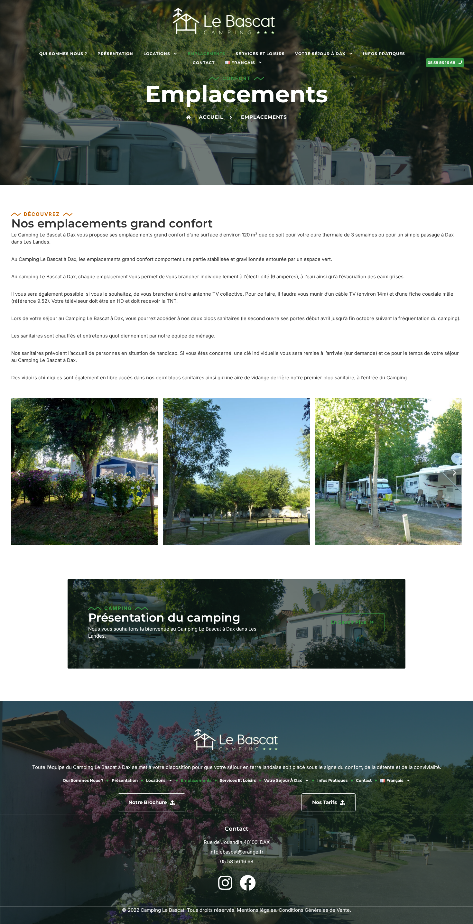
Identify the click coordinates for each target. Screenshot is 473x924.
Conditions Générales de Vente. (315, 910)
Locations (157, 53)
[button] (18, 472)
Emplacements (206, 53)
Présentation (115, 53)
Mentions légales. (257, 910)
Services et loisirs (260, 53)
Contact (204, 62)
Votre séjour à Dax (320, 53)
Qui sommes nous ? (63, 53)
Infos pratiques (384, 53)
